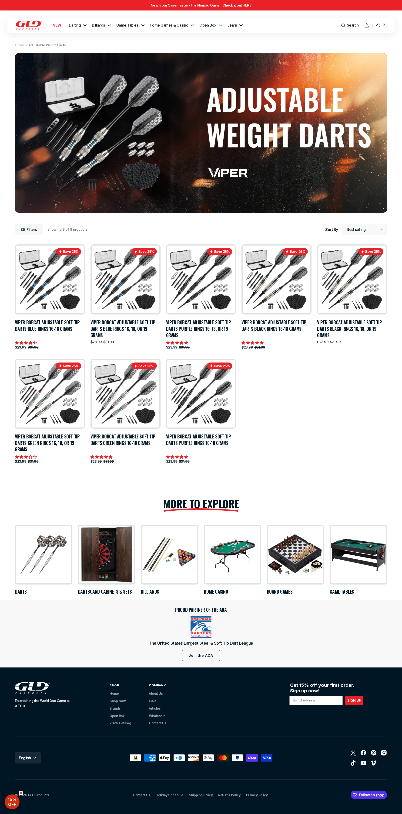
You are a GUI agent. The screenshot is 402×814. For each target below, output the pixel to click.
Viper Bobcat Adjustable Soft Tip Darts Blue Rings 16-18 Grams (47, 325)
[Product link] (50, 296)
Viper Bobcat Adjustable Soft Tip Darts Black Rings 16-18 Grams (273, 325)
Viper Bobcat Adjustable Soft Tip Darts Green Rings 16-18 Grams (122, 439)
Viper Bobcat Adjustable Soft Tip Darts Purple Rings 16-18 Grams (198, 439)
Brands (115, 708)
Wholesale (157, 716)
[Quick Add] (26, 303)
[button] (350, 25)
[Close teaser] (21, 793)
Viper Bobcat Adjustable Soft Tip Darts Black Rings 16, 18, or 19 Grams (349, 328)
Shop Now (118, 701)
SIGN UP (354, 700)
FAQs (152, 701)
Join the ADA (201, 655)
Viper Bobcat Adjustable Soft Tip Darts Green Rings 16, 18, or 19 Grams (47, 442)
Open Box (117, 716)
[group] (201, 5)
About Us (156, 693)
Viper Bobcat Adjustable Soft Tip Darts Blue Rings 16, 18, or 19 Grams (122, 328)
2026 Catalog (120, 723)
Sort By (331, 229)
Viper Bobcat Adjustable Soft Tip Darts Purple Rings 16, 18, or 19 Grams (198, 328)
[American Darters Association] (201, 627)
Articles (155, 708)
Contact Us (157, 723)
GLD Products (38, 795)
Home (19, 45)
